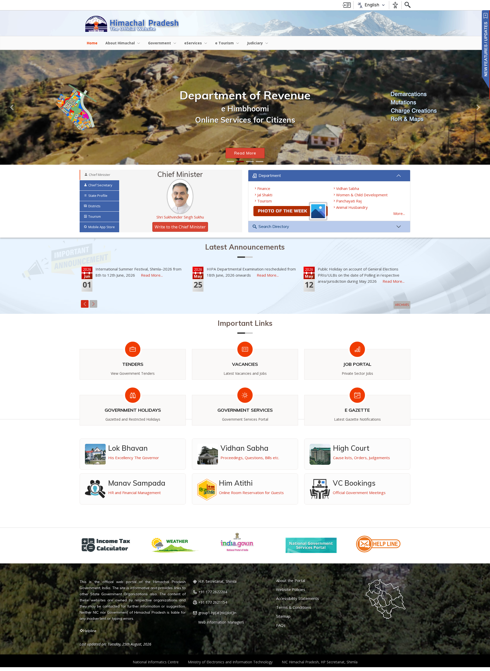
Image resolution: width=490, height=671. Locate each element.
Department (270, 175)
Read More (245, 153)
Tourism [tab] (94, 216)
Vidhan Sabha (347, 188)
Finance (263, 188)
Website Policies (290, 589)
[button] (12, 107)
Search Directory (274, 226)
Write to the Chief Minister (180, 227)
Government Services (245, 410)
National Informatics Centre (156, 662)
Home (92, 43)
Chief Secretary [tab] (100, 185)
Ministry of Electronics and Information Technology (230, 662)
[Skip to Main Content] (346, 5)
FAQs (281, 625)
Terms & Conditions (293, 607)
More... (399, 213)
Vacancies (245, 364)
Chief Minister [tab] (99, 174)
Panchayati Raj (349, 200)
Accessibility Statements (297, 598)
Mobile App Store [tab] (101, 227)
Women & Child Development (362, 194)
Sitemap (283, 616)
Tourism (264, 200)
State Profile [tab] (97, 195)
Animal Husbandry (352, 207)
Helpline (89, 630)
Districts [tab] (94, 206)
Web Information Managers (221, 622)
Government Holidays (133, 410)
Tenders (132, 364)
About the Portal (290, 581)
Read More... (152, 275)
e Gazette (357, 410)
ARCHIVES (402, 305)
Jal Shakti (264, 194)
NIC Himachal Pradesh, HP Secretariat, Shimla (320, 662)
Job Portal (357, 364)
